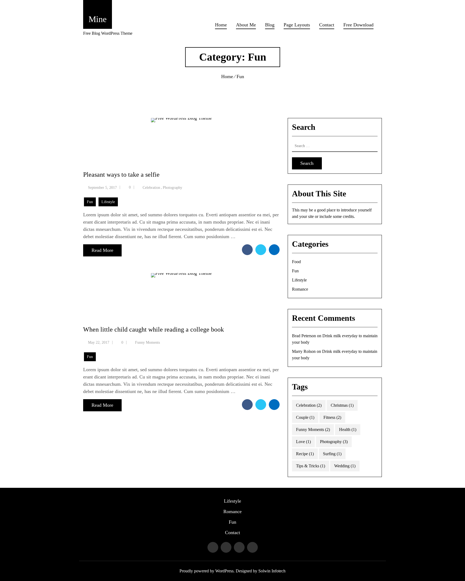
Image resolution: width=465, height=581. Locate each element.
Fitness (332, 417)
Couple (305, 417)
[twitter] (261, 250)
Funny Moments (147, 342)
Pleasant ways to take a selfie (121, 174)
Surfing (332, 453)
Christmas (342, 405)
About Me (246, 24)
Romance (300, 289)
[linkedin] (274, 250)
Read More (102, 250)
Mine (98, 19)
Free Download (358, 24)
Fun (90, 202)
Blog (269, 24)
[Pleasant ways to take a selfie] (181, 138)
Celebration (151, 188)
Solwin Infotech (272, 571)
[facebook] (247, 250)
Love (303, 441)
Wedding (344, 466)
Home (221, 24)
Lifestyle (108, 202)
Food (296, 261)
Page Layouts (297, 24)
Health (347, 429)
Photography (172, 188)
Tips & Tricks (310, 466)
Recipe (305, 453)
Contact (326, 24)
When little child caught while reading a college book (153, 329)
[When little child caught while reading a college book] (181, 293)
